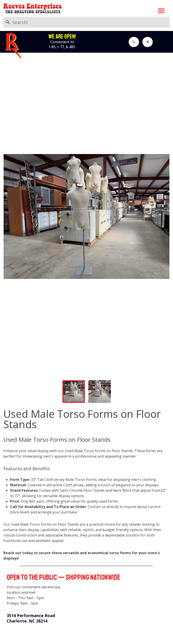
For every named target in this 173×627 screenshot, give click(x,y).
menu (161, 10)
